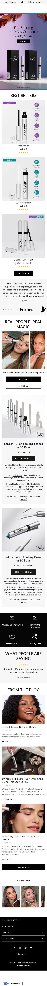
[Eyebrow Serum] (23, 179)
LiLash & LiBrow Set (23, 259)
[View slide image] (23, 51)
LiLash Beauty (20, 962)
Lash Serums (17, 475)
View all (23, 867)
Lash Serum (23, 145)
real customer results (17, 372)
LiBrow (23, 386)
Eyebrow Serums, (28, 581)
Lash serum (16, 283)
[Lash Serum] (23, 122)
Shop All (23, 273)
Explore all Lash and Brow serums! (30, 497)
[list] (23, 630)
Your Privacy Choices (14, 983)
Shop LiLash (23, 458)
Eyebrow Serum (23, 202)
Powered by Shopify (23, 965)
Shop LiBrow (23, 572)
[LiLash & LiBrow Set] (23, 236)
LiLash (23, 379)
